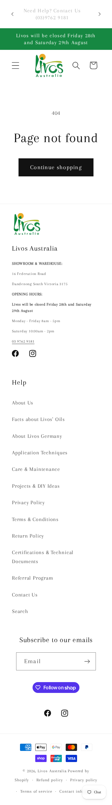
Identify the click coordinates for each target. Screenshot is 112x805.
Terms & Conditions (35, 519)
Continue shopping (56, 167)
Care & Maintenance (36, 469)
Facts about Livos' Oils (38, 419)
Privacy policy (83, 780)
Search (20, 611)
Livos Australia (52, 771)
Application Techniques (39, 453)
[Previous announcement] (12, 14)
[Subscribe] (87, 661)
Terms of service (36, 791)
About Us (22, 403)
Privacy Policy (28, 502)
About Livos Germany (37, 436)
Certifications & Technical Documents (42, 556)
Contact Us (25, 595)
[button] (15, 65)
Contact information (79, 791)
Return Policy (28, 536)
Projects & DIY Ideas (36, 486)
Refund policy (49, 780)
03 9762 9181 (23, 341)
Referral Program (32, 578)
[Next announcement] (99, 14)
